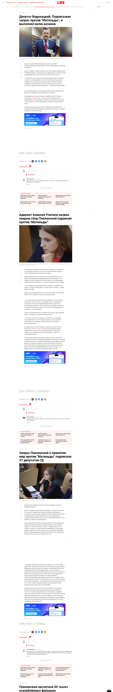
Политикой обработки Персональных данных (45, 6)
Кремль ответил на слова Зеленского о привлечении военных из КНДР (62, 203)
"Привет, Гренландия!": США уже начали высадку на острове (27, 435)
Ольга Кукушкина (29, 366)
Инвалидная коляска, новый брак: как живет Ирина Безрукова (28, 197)
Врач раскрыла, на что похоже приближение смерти (28, 202)
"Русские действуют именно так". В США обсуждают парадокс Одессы (27, 441)
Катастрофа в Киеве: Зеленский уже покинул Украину (61, 441)
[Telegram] (39, 161)
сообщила (34, 98)
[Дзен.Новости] (32, 161)
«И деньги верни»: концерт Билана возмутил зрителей (44, 202)
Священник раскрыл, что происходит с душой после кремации (44, 441)
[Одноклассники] (45, 161)
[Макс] (35, 161)
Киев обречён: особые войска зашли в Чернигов (63, 196)
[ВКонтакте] (42, 161)
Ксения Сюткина (29, 618)
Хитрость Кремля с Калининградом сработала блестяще (44, 197)
